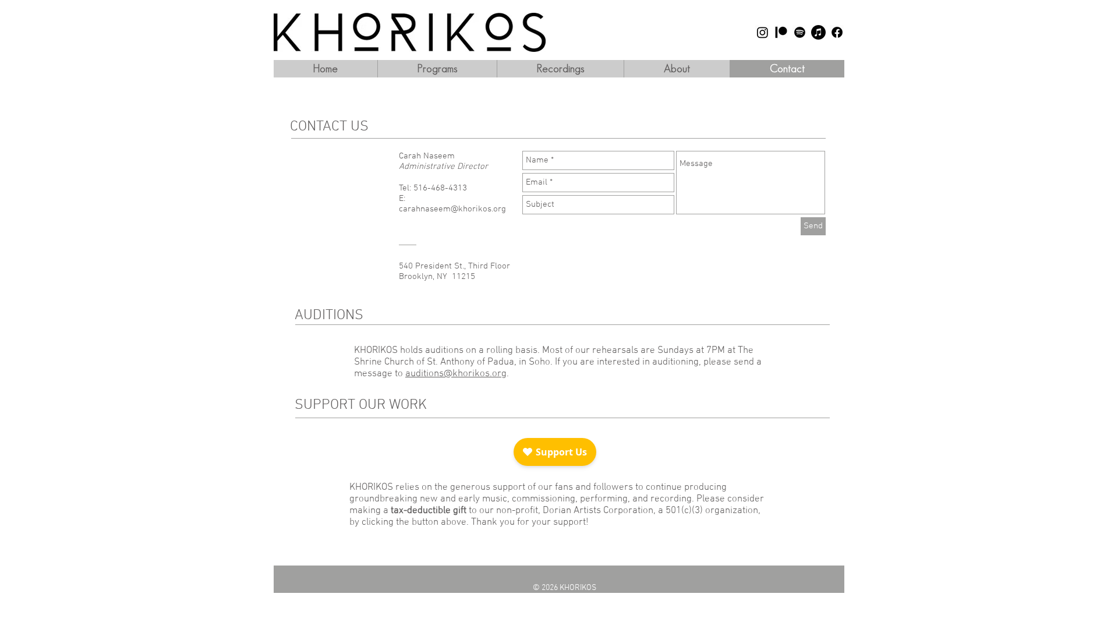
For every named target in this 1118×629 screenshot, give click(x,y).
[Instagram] (762, 32)
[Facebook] (837, 32)
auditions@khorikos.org (456, 374)
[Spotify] (799, 32)
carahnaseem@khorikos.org (452, 209)
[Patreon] (781, 32)
